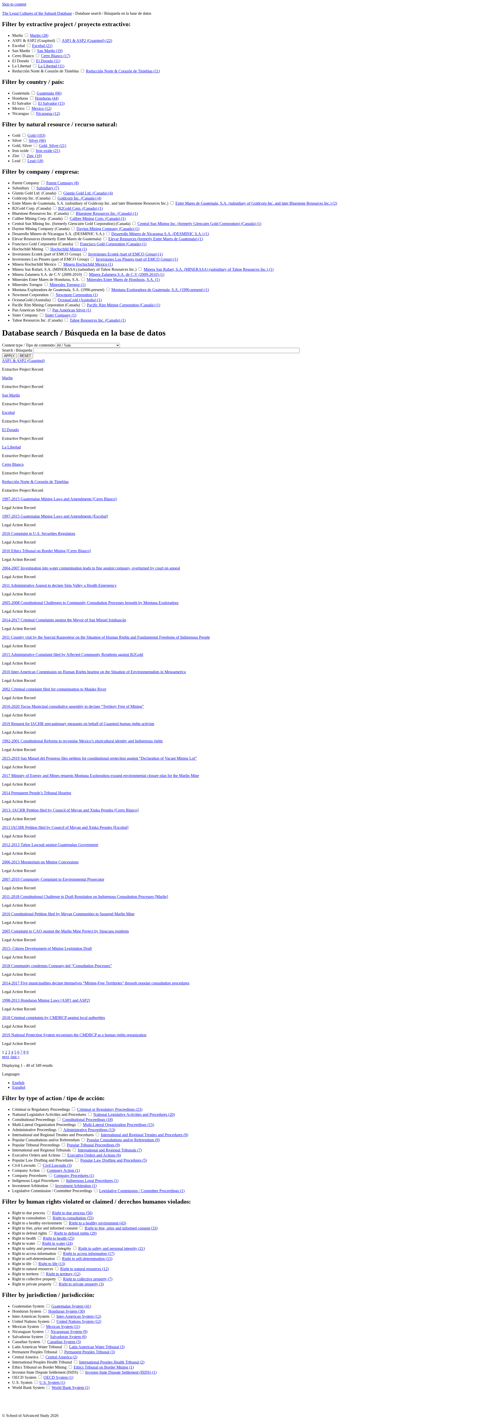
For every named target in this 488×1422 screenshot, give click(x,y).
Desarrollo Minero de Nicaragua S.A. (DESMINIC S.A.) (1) (160, 234)
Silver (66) (37, 140)
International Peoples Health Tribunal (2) (111, 1362)
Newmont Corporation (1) (77, 295)
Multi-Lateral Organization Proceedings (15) (118, 1124)
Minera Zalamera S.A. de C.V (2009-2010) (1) (126, 274)
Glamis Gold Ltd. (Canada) (34, 193)
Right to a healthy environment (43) (97, 1223)
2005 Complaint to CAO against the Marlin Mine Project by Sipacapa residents (65, 931)
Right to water (24, 1243)
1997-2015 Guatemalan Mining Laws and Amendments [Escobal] (55, 516)
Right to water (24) (57, 1243)
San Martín (21, 51)
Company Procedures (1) (74, 1175)
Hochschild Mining (28, 249)
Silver (17, 140)
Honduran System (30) (66, 1311)
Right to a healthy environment (37, 1223)
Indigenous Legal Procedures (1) (92, 1180)
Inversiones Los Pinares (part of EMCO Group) (51, 259)
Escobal (19, 45)
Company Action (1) (63, 1170)
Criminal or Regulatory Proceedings (41, 1109)
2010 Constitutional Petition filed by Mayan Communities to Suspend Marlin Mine (68, 914)
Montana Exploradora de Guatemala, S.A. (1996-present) (58, 290)
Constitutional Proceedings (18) (87, 1119)
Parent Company (26, 183)
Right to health (24, 1238)
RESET (25, 356)
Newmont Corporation (31, 295)
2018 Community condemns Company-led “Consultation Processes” (57, 966)
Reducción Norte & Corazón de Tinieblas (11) (123, 71)
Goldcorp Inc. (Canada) (31, 198)
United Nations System (31, 1321)
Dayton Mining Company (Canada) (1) (108, 229)
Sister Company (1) (60, 315)
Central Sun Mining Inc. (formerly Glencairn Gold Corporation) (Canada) (71, 223)
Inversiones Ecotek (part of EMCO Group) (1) (125, 254)
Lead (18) (35, 161)
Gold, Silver (22, 145)
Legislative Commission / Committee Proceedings (52, 1191)
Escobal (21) (42, 45)
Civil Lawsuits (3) (57, 1165)
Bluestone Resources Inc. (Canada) (41, 213)
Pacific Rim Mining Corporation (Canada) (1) (123, 305)
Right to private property (32, 1284)
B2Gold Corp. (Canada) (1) (80, 208)
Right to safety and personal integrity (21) (111, 1248)
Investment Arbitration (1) (76, 1186)
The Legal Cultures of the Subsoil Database (37, 13)
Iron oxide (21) (48, 150)
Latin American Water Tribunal (37, 1347)
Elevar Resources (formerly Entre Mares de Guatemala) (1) (155, 239)
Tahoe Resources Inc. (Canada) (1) (98, 320)
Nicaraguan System (28, 1331)
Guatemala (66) (49, 93)
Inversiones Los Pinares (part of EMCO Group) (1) (137, 259)
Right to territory (26, 1274)
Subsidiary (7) (47, 188)
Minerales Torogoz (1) (67, 284)
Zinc (16, 156)
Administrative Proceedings (34, 1130)
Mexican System (26, 1326)
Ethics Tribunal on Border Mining (40, 1367)
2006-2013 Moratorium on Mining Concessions (40, 862)
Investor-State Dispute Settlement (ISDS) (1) (121, 1372)
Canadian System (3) (64, 1342)
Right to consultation (29, 1218)
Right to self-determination (34, 1258)
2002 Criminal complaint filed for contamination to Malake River (54, 689)
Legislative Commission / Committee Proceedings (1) (142, 1191)
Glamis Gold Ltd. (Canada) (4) (88, 193)
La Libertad (22, 66)
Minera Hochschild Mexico (34, 264)
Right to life (22, 1264)
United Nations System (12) (78, 1321)
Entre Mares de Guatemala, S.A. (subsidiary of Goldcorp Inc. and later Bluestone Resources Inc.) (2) (256, 203)
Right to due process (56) (72, 1213)
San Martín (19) (50, 51)
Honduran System (27, 1311)
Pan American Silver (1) (71, 310)
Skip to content (14, 4)
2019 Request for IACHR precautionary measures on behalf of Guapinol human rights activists (78, 724)
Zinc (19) (34, 156)
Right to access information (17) (88, 1253)
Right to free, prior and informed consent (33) (121, 1228)
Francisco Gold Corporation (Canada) (43, 244)
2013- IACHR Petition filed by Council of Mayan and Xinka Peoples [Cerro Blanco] (70, 810)
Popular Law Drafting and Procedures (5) (113, 1160)
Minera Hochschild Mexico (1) (88, 264)
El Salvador (22, 103)
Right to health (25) (58, 1238)
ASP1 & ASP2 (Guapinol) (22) (87, 40)
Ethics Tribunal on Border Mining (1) (104, 1367)
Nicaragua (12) (48, 113)
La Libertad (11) (51, 66)
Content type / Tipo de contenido (28, 345)
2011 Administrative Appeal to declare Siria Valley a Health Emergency (59, 585)
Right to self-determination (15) (87, 1258)
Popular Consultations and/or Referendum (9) (123, 1140)
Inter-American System (31, 1316)
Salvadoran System (28, 1337)
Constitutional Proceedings (34, 1119)
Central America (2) (61, 1357)
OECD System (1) (58, 1377)
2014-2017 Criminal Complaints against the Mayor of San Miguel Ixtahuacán (64, 620)
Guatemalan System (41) (71, 1306)
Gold (16, 135)
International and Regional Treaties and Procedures (53, 1135)
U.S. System (22, 1382)
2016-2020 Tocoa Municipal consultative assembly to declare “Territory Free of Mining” (73, 706)
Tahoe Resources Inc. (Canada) (38, 320)
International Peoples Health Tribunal (42, 1362)
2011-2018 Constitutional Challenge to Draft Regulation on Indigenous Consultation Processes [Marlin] (85, 896)
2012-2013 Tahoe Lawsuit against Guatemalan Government (50, 845)
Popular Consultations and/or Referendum (46, 1140)
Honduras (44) (46, 98)
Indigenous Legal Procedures (36, 1180)
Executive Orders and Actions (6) (94, 1155)
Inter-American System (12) (78, 1316)
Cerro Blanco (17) (55, 56)
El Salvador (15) (51, 103)
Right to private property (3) (81, 1284)
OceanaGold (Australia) (32, 300)
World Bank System (28, 1387)
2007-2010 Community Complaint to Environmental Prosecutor (53, 879)
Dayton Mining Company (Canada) (41, 229)
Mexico (18, 108)
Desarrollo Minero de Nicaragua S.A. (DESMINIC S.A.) (58, 234)
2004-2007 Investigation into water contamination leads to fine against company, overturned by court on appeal (91, 568)
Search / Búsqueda (17, 350)
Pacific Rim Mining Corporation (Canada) (46, 305)
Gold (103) (36, 135)
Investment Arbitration (30, 1186)
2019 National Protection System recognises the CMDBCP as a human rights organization (74, 1035)
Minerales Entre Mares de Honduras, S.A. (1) (123, 279)
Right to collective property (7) (87, 1279)
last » (15, 1057)
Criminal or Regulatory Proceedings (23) (109, 1109)
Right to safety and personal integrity (42, 1248)
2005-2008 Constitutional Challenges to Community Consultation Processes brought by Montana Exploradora (90, 603)
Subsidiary (21, 188)
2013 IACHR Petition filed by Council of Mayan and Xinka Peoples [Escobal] (65, 827)
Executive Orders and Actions (36, 1155)
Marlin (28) (39, 35)
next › (6, 1057)
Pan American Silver (29, 310)
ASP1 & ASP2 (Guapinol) (34, 40)
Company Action (26, 1170)
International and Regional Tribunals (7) (110, 1150)
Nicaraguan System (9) (69, 1331)
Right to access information (34, 1253)
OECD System (24, 1377)
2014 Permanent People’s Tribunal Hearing (36, 793)
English (18, 1083)
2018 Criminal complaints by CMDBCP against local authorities (53, 1017)
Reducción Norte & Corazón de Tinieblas (46, 71)
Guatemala (21, 93)
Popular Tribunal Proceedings (36, 1145)
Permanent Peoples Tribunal (35, 1352)
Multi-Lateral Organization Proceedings (44, 1124)
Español (18, 1087)
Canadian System (26, 1342)
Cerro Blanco (23, 56)
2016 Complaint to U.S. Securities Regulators (38, 533)
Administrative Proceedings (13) (89, 1130)
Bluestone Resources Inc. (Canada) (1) (107, 213)
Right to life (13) (51, 1264)
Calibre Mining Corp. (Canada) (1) (98, 218)
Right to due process (29, 1213)
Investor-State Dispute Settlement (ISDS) (45, 1372)
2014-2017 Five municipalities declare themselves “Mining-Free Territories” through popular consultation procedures (95, 983)
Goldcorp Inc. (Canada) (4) (79, 198)
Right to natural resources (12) (84, 1269)
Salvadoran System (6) (68, 1337)
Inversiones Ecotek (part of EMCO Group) (47, 254)
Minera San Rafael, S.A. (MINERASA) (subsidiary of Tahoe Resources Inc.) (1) (208, 269)
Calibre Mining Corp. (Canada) (38, 218)
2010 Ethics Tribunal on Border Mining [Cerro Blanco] (46, 551)
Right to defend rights (30, 1233)
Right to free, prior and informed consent (45, 1228)
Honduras (20, 98)
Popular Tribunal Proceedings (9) (93, 1145)
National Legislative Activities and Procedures (49, 1114)
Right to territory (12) (63, 1274)
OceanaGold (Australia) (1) (80, 300)
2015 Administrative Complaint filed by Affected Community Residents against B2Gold (72, 654)
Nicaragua (21, 113)
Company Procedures (30, 1175)
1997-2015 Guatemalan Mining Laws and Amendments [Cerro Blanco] (59, 499)
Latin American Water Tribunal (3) (97, 1347)
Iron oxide (21, 150)
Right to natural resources (33, 1269)
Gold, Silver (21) (52, 145)
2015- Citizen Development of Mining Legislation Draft (47, 948)
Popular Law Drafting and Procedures (43, 1160)
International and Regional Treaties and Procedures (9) (144, 1135)
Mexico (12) (41, 108)
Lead (16, 161)
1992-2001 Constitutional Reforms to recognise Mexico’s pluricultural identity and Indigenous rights (82, 741)
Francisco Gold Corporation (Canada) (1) (113, 244)
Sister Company (25, 315)
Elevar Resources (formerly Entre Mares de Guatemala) (57, 239)
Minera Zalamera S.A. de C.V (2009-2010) (47, 274)
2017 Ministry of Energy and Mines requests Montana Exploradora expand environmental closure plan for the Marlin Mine (100, 775)
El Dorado (21, 61)
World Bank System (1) (70, 1387)
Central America (25, 1357)
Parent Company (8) (62, 183)
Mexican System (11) (63, 1326)
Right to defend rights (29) (75, 1233)
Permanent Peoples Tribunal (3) (89, 1352)
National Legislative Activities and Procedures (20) (134, 1114)
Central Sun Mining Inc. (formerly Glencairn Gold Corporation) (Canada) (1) (199, 223)
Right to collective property (34, 1279)
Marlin (18, 35)
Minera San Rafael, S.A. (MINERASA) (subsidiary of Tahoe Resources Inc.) (75, 269)
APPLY (9, 356)
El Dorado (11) (48, 61)
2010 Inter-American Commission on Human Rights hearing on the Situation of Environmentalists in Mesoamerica (94, 672)
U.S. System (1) (52, 1382)
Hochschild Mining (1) (68, 249)
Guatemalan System (28, 1306)
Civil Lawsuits (24, 1165)
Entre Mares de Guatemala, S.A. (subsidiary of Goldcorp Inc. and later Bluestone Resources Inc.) (90, 203)
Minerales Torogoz (27, 284)
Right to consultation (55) (73, 1218)
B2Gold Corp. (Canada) (32, 208)
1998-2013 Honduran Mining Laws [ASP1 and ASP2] (46, 1000)
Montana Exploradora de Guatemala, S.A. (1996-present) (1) (160, 290)
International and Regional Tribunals (42, 1150)
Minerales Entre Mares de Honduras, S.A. (46, 279)
